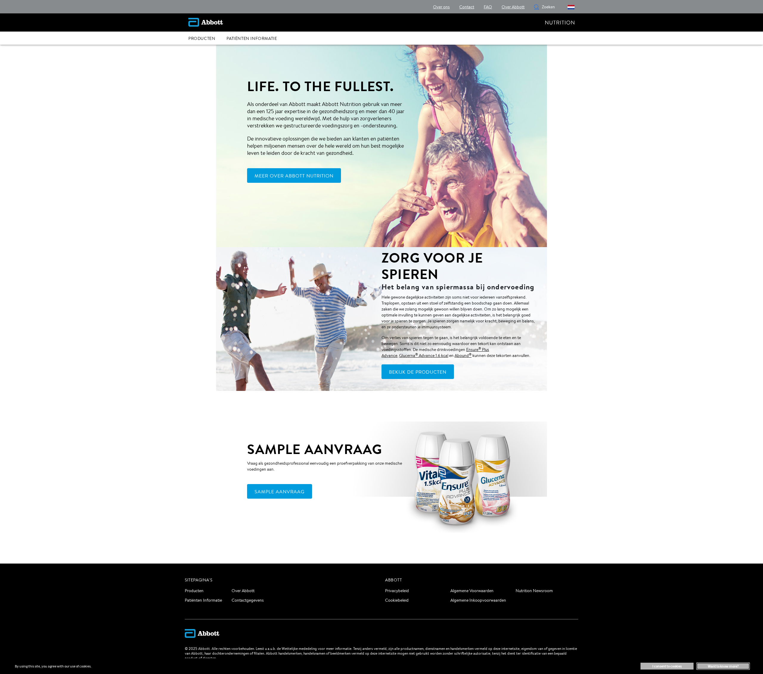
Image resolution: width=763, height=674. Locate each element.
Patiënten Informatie (203, 600)
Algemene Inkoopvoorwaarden (478, 600)
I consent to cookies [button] (667, 666)
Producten (194, 590)
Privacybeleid (397, 590)
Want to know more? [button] (723, 666)
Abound (463, 355)
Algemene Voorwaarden (472, 590)
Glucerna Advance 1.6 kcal (423, 355)
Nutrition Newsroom (534, 590)
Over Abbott (243, 590)
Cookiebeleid (397, 600)
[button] (536, 6)
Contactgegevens (248, 600)
